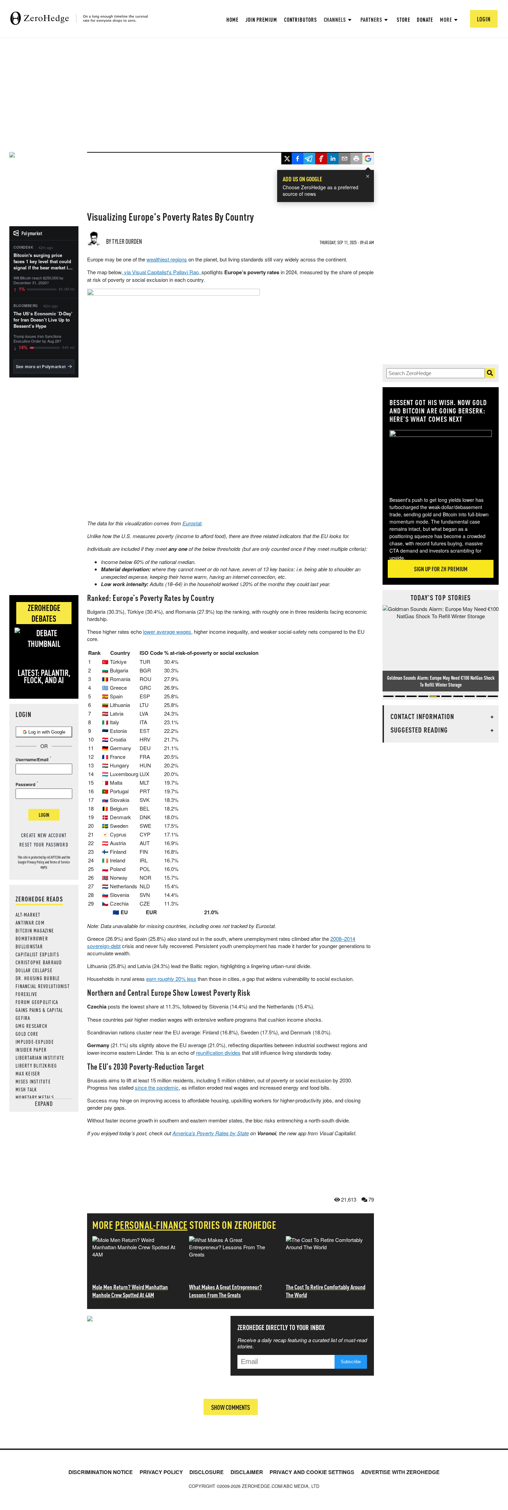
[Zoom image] (440, 458)
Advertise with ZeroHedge (400, 1472)
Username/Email (32, 759)
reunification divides (218, 1052)
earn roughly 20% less (171, 978)
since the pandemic (157, 1087)
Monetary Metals (35, 1097)
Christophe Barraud (39, 962)
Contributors (300, 19)
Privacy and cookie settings (312, 1472)
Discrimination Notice (100, 1472)
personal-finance (151, 1224)
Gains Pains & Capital (39, 1009)
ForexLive (26, 994)
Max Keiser (28, 1073)
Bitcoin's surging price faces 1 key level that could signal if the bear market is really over (42, 261)
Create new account (44, 835)
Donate (425, 19)
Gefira (23, 1017)
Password (25, 784)
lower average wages (167, 631)
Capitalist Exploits (37, 954)
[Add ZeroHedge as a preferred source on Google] (368, 159)
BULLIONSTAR (29, 946)
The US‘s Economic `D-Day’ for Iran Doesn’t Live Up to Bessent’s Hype (43, 319)
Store (403, 19)
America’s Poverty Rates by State (210, 1133)
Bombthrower (32, 938)
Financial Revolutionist (43, 986)
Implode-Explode (35, 1041)
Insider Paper (31, 1049)
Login (44, 814)
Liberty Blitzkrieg (36, 1065)
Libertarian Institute (40, 1057)
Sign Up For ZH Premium (441, 569)
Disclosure (206, 1472)
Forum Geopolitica (37, 1001)
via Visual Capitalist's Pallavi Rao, (162, 272)
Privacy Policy (35, 862)
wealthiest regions (167, 259)
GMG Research (31, 1025)
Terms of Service (60, 862)
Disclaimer (247, 1472)
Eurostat (191, 523)
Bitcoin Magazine (35, 930)
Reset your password (43, 844)
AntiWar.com (30, 922)
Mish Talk (26, 1089)
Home (232, 19)
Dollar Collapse (34, 970)
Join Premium (261, 19)
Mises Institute (33, 1081)
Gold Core (27, 1033)
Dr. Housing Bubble (38, 978)
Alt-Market (28, 914)
